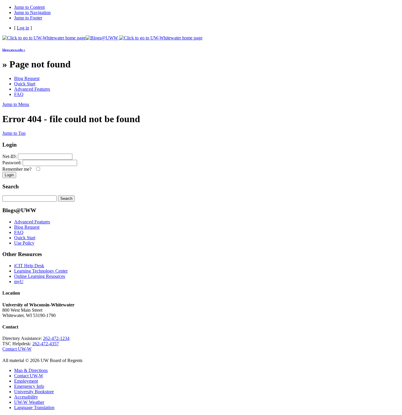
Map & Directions (31, 370)
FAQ (19, 94)
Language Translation (34, 407)
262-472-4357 (45, 343)
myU (19, 281)
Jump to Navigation (32, 12)
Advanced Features (32, 89)
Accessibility (26, 396)
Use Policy (24, 242)
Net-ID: (9, 156)
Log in (23, 27)
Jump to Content (29, 7)
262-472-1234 (56, 338)
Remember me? (18, 169)
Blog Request (26, 78)
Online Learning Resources (39, 276)
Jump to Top (14, 133)
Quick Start (24, 83)
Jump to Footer (28, 17)
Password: (11, 162)
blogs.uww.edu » (13, 50)
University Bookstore (34, 391)
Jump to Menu (15, 104)
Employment (26, 381)
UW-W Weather (29, 402)
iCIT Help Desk (29, 265)
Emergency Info (29, 386)
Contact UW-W (16, 348)
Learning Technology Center (41, 270)
